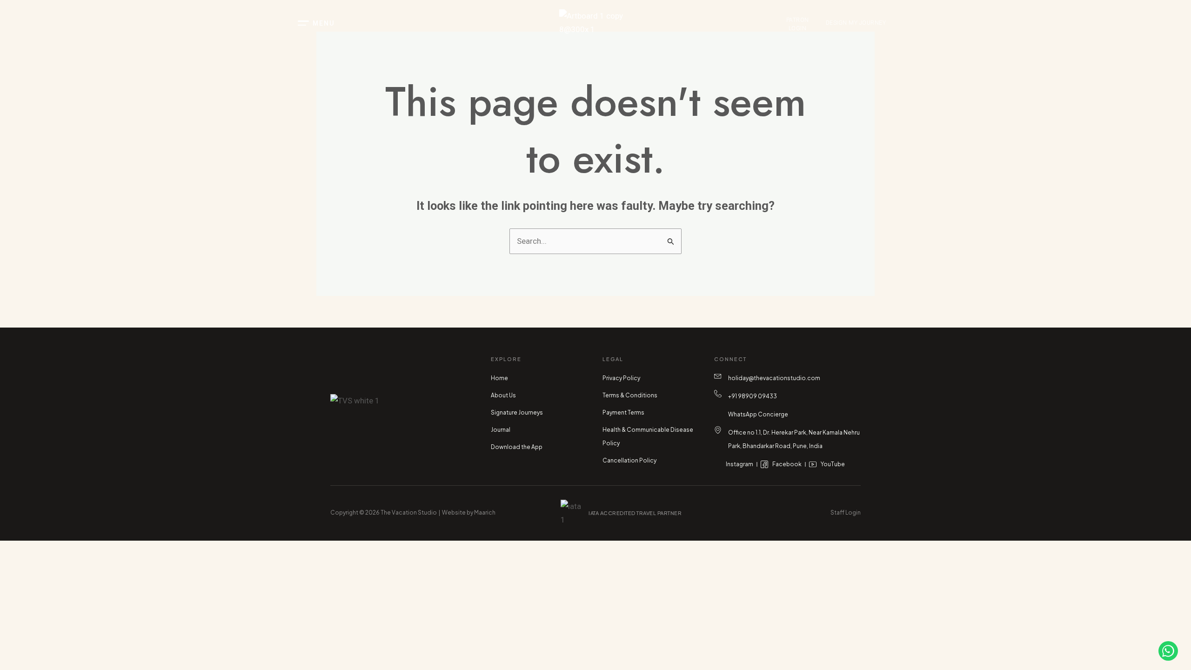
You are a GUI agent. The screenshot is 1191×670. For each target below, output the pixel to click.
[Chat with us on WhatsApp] (1168, 651)
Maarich (484, 512)
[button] (353, 23)
